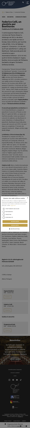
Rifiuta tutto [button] (15, 225)
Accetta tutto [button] (15, 221)
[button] (15, 229)
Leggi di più (13, 205)
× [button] (27, 198)
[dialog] (15, 214)
